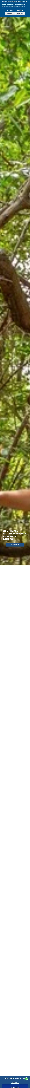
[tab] (15, 1083)
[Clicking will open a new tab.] (26, 1079)
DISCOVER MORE (15, 544)
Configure (10, 10)
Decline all (10, 13)
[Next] (25, 538)
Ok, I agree (20, 13)
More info (20, 10)
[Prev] (4, 538)
